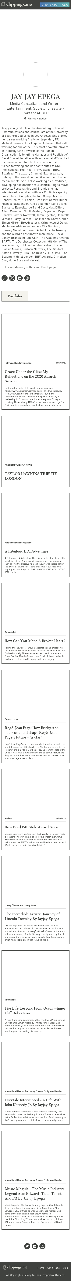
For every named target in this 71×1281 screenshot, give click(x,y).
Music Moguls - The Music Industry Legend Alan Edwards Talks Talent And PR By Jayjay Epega (34, 1193)
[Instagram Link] (28, 278)
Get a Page (53, 1267)
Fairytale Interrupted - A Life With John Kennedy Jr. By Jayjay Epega (33, 1102)
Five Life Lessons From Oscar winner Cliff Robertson (35, 1010)
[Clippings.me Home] (15, 1268)
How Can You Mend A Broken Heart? (35, 640)
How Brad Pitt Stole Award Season (33, 827)
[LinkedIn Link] (20, 278)
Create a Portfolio (55, 4)
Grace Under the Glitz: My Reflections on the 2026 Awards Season (30, 376)
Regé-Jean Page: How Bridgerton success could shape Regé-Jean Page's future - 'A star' (32, 732)
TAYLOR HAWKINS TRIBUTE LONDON (31, 476)
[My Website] (5, 278)
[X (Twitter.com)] (13, 278)
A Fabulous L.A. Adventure (26, 551)
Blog (65, 1267)
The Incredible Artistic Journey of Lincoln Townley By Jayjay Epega (32, 916)
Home (40, 1267)
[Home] (17, 5)
